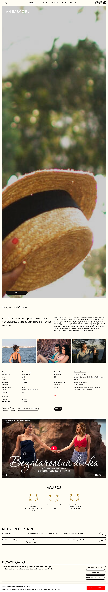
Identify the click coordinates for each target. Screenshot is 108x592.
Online (45, 3)
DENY (91, 588)
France (24, 379)
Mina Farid (77, 387)
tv (39, 3)
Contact (73, 3)
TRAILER (95, 573)
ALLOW (100, 588)
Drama (24, 390)
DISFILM (58, 409)
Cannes (24, 401)
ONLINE (16, 292)
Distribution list (95, 568)
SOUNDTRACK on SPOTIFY (27, 409)
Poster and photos (95, 577)
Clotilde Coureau (79, 390)
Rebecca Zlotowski (80, 372)
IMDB (13, 409)
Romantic (34, 390)
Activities (55, 3)
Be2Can (24, 399)
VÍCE (103, 534)
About (64, 3)
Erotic (29, 390)
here (58, 589)
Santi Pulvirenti (79, 384)
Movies (32, 3)
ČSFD (5, 409)
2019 (23, 377)
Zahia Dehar (91, 377)
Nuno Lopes (89, 390)
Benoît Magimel (95, 387)
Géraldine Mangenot (80, 382)
